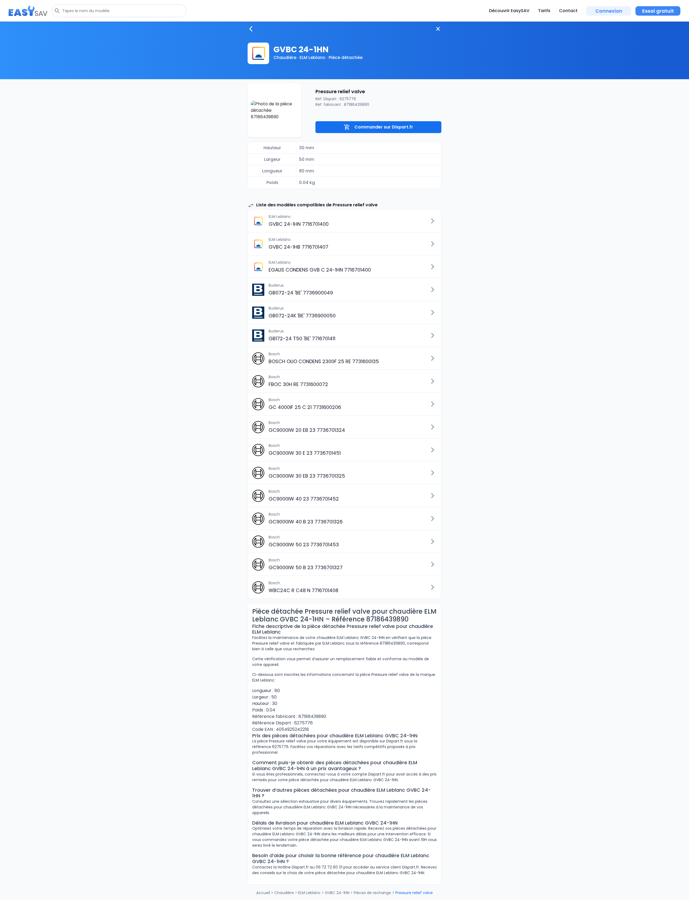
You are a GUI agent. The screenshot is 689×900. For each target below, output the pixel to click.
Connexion (608, 11)
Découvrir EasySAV (509, 11)
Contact (568, 11)
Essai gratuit (658, 11)
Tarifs (544, 11)
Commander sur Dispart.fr (383, 127)
